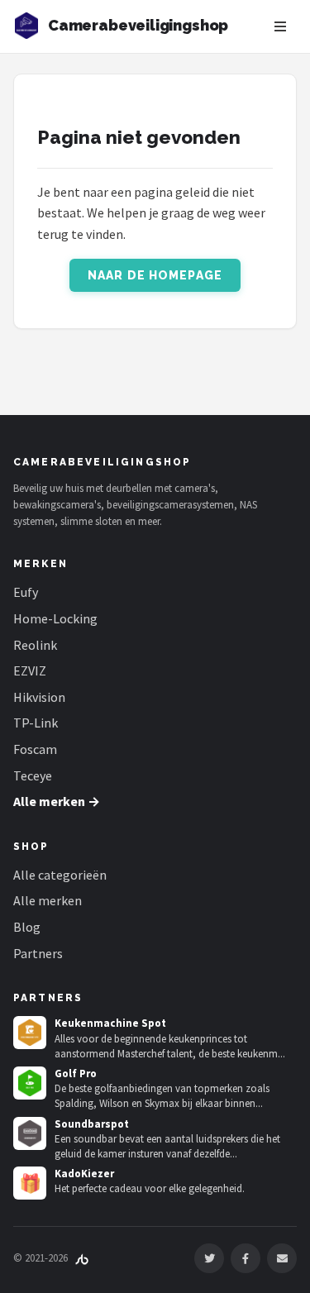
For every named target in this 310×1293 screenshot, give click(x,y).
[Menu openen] (280, 26)
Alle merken (47, 900)
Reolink (35, 645)
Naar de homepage (155, 275)
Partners (38, 953)
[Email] (282, 1258)
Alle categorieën (60, 874)
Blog (27, 926)
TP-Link (35, 722)
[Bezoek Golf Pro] (29, 1083)
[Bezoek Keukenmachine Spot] (29, 1032)
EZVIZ (29, 670)
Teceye (32, 775)
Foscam (35, 749)
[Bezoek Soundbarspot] (29, 1133)
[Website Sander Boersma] (81, 1258)
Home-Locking (55, 618)
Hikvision (39, 697)
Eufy (25, 592)
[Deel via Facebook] (245, 1258)
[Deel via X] (209, 1258)
